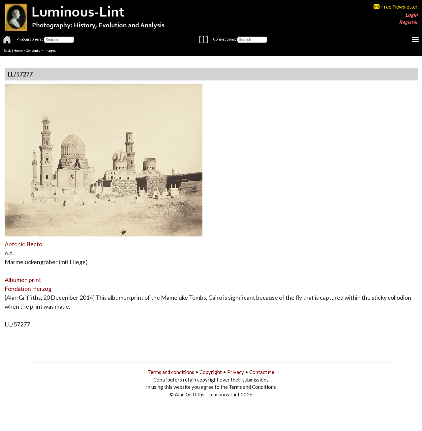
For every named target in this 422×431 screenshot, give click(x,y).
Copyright (210, 372)
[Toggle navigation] (415, 40)
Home (18, 50)
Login (411, 15)
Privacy (235, 372)
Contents (33, 50)
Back (7, 50)
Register (408, 22)
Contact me (261, 372)
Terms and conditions (171, 372)
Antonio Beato (23, 244)
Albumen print (23, 279)
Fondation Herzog (28, 288)
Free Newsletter (399, 7)
